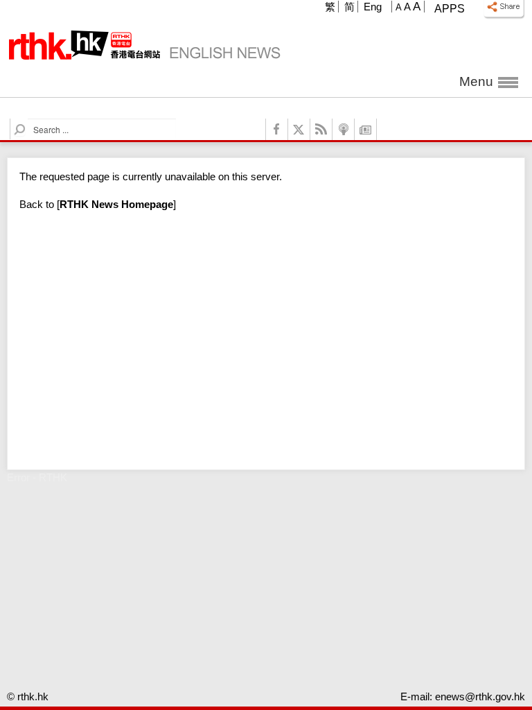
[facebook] (277, 129)
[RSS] (321, 129)
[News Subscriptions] (366, 129)
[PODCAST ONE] (343, 129)
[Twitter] (299, 129)
